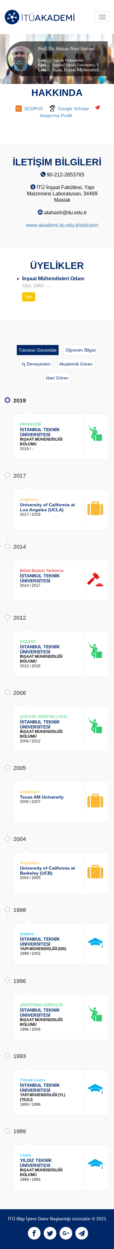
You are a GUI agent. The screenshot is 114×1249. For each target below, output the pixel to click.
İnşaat (57, 70)
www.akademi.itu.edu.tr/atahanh (62, 225)
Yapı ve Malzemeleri (68, 60)
